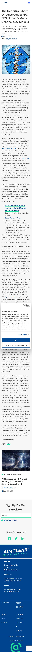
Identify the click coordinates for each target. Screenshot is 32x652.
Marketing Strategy (8, 29)
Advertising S (10, 205)
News (4, 619)
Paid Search (18, 31)
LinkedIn (19, 619)
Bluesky (19, 631)
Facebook (19, 623)
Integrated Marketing (18, 26)
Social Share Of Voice (13, 218)
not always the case (9, 148)
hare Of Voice (20, 205)
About (18, 603)
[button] (29, 3)
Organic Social (22, 29)
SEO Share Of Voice (12, 210)
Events (4, 623)
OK (16, 340)
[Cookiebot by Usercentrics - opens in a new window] (23, 305)
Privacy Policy (20, 636)
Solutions (6, 603)
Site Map (10, 636)
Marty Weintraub (11, 39)
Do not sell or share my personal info (16, 345)
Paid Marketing (7, 31)
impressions (25, 158)
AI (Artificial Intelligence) (12, 475)
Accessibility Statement (16, 641)
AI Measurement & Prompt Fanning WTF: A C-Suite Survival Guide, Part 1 (14, 481)
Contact (19, 615)
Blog (4, 615)
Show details (23, 334)
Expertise (19, 607)
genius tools (10, 297)
